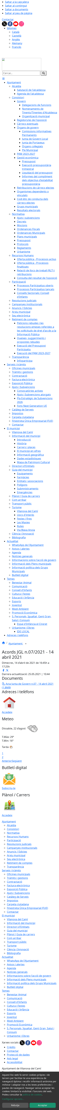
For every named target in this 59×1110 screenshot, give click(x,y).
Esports (11, 1013)
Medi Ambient (15, 1021)
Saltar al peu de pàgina (18, 13)
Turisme (12, 945)
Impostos (12, 900)
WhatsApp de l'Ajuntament (23, 960)
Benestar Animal (16, 994)
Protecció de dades (18, 1054)
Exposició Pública (17, 889)
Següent (17, 761)
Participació (14, 840)
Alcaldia (11, 825)
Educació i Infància (18, 1009)
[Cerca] (43, 73)
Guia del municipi (17, 930)
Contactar (8, 19)
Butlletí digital (15, 987)
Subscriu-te (8, 788)
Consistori (13, 829)
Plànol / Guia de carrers (21, 934)
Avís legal (12, 1058)
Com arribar (14, 938)
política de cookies (32, 1094)
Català (15, 32)
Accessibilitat (14, 1062)
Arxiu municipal (16, 855)
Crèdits (11, 1047)
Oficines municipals (18, 874)
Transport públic (17, 942)
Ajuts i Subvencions (18, 893)
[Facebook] (10, 23)
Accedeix (7, 712)
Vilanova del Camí (17, 919)
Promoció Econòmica (19, 1024)
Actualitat (7, 957)
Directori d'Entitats (18, 927)
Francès (16, 47)
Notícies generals (17, 972)
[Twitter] (5, 23)
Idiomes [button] (12, 28)
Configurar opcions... (13, 1098)
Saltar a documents (16, 9)
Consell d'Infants (17, 1002)
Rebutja (15, 1105)
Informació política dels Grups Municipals (31, 983)
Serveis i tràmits (11, 870)
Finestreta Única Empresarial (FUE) (27, 908)
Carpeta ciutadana (18, 904)
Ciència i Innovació (18, 949)
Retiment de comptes (19, 863)
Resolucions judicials (19, 844)
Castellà (16, 35)
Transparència (15, 866)
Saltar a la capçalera (17, 2)
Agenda (11, 968)
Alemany (17, 43)
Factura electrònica (18, 885)
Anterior (7, 761)
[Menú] (3, 78)
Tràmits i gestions (17, 878)
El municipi (8, 915)
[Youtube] (16, 23)
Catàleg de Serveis (18, 896)
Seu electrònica (16, 859)
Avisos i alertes (16, 964)
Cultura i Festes (16, 1006)
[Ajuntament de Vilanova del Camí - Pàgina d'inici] (21, 64)
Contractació (14, 881)
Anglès (16, 39)
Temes (6, 990)
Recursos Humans (18, 836)
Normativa (13, 833)
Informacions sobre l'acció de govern (29, 975)
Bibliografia (14, 953)
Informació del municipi (21, 923)
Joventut (12, 1017)
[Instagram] (21, 23)
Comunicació (14, 998)
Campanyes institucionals (22, 848)
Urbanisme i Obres (18, 1036)
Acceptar (42, 1105)
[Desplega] (25, 644)
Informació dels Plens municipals (26, 979)
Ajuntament (15, 643)
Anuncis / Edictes (17, 851)
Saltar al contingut (16, 5)
